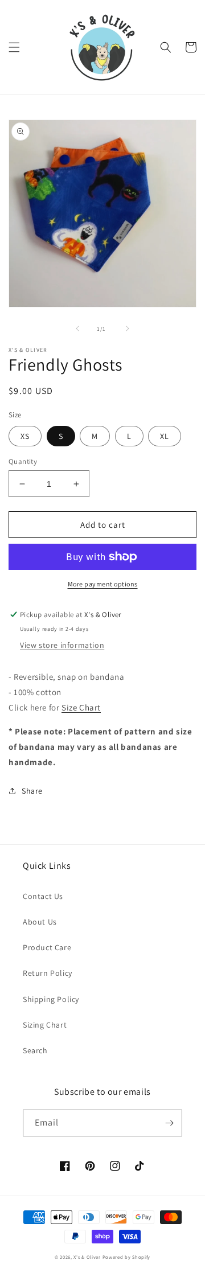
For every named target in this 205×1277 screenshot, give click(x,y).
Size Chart (81, 707)
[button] (14, 47)
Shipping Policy (51, 999)
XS (25, 436)
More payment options (103, 584)
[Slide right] (127, 328)
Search (35, 1050)
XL (164, 436)
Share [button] (32, 791)
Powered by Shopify (126, 1257)
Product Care (47, 947)
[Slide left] (77, 328)
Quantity (23, 461)
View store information (62, 645)
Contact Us (43, 896)
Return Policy (47, 973)
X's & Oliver (86, 1257)
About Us (40, 922)
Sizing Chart (45, 1025)
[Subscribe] (169, 1123)
